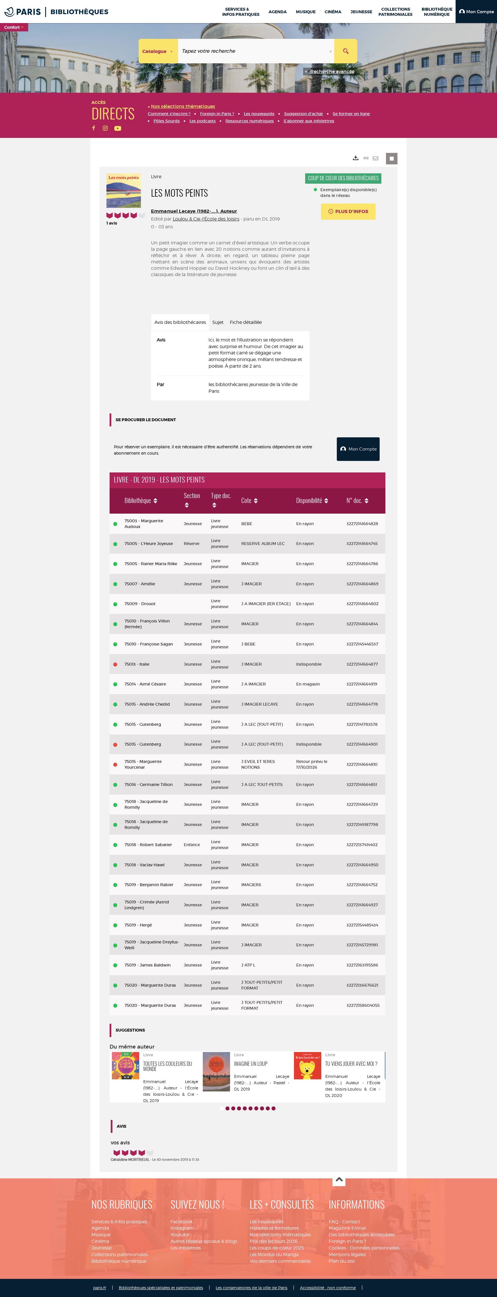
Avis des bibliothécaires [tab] (180, 322)
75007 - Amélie (140, 583)
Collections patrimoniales (119, 1254)
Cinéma (100, 1241)
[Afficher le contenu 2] (227, 1108)
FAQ (333, 1221)
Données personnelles (374, 1248)
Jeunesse (101, 1248)
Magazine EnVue (347, 1228)
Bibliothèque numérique (118, 1261)
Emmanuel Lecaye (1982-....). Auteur (194, 211)
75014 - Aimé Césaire (145, 684)
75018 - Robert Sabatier (148, 844)
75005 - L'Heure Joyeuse (149, 543)
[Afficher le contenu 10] (274, 1108)
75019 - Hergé (138, 925)
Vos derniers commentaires (280, 1261)
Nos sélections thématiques (280, 1234)
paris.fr (99, 1287)
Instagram (182, 1228)
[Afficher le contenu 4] (239, 1108)
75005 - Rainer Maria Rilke (151, 563)
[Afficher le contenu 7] (256, 1108)
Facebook (181, 1221)
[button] (476, 11)
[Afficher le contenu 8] (262, 1108)
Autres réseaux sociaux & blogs (204, 1241)
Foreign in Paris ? (347, 1241)
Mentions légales (347, 1254)
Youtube (180, 1234)
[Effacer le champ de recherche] (331, 51)
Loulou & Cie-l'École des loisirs (206, 219)
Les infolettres (186, 1248)
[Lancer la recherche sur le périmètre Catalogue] (345, 51)
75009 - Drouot (140, 603)
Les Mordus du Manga (274, 1254)
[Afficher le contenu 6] (250, 1108)
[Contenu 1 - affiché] (222, 1108)
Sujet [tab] (217, 322)
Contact (351, 1221)
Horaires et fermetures (274, 1228)
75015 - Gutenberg (143, 724)
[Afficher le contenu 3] (233, 1108)
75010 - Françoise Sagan (149, 644)
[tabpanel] (230, 366)
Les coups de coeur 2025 (277, 1248)
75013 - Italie (137, 664)
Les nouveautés (266, 1221)
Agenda (100, 1228)
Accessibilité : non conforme (328, 1287)
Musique (100, 1234)
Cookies (337, 1248)
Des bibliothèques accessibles (362, 1234)
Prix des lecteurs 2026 (274, 1241)
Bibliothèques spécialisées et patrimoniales (161, 1287)
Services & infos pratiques (119, 1221)
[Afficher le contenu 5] (245, 1108)
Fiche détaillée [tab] (246, 322)
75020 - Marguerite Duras (150, 985)
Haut (338, 1180)
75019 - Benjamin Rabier (149, 884)
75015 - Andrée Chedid (147, 704)
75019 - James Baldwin (148, 965)
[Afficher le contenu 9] (268, 1108)
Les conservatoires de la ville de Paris (251, 1287)
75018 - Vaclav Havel (145, 864)
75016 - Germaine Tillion (149, 784)
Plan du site (342, 1261)
